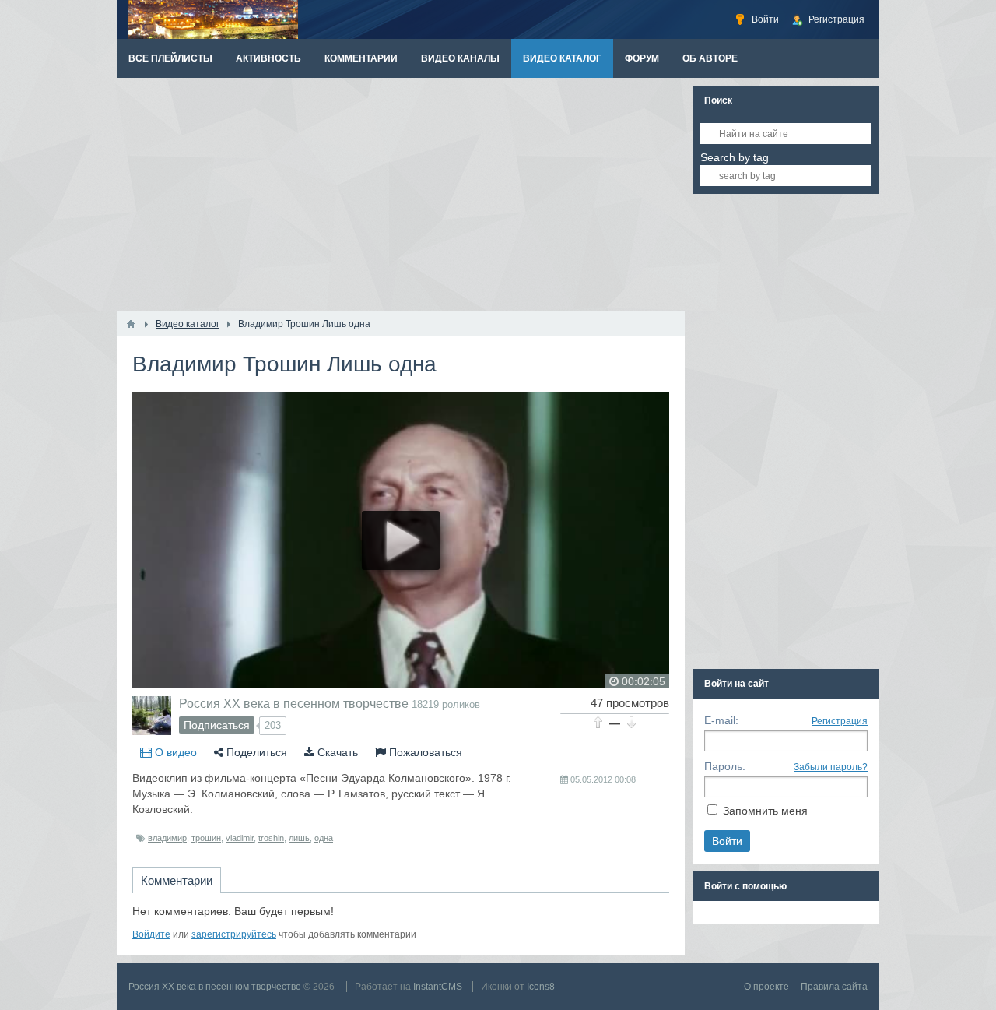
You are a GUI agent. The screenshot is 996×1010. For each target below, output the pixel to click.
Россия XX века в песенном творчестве (294, 703)
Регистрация (840, 721)
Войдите (151, 934)
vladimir (240, 838)
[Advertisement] (401, 195)
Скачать (336, 752)
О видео (174, 752)
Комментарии (176, 880)
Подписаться (217, 725)
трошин (206, 838)
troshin (271, 838)
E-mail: (721, 720)
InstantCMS (437, 986)
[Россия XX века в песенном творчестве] (151, 715)
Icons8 (541, 986)
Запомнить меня (765, 810)
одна (323, 838)
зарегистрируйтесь (233, 934)
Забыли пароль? (831, 767)
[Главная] (130, 323)
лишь (299, 838)
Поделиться (255, 752)
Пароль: (724, 766)
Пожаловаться (424, 752)
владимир (167, 838)
